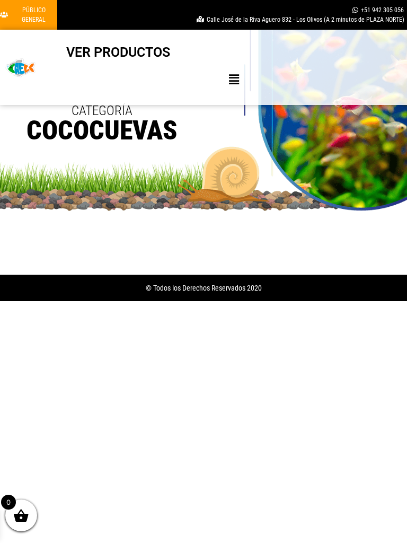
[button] (234, 79)
